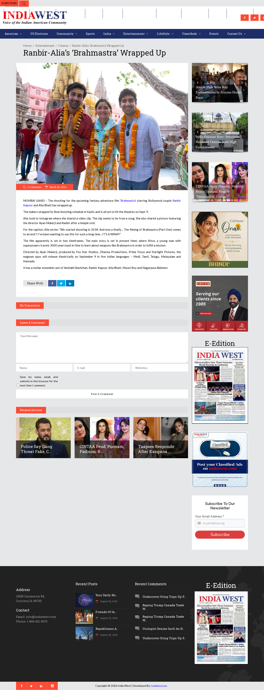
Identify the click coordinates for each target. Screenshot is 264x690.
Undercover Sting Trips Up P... (164, 597)
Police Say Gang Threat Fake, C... (36, 449)
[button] (198, 83)
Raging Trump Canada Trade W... (163, 607)
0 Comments (34, 187)
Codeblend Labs (159, 685)
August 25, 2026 (108, 618)
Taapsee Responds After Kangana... (156, 449)
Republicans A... (106, 629)
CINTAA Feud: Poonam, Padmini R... (102, 449)
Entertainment (44, 45)
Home (27, 45)
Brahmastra (128, 200)
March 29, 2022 (57, 187)
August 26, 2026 (108, 601)
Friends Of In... (106, 612)
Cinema (63, 45)
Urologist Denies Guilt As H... (163, 629)
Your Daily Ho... (106, 595)
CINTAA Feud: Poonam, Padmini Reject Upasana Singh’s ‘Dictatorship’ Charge (219, 191)
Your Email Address (209, 516)
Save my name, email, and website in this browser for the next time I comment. (39, 381)
